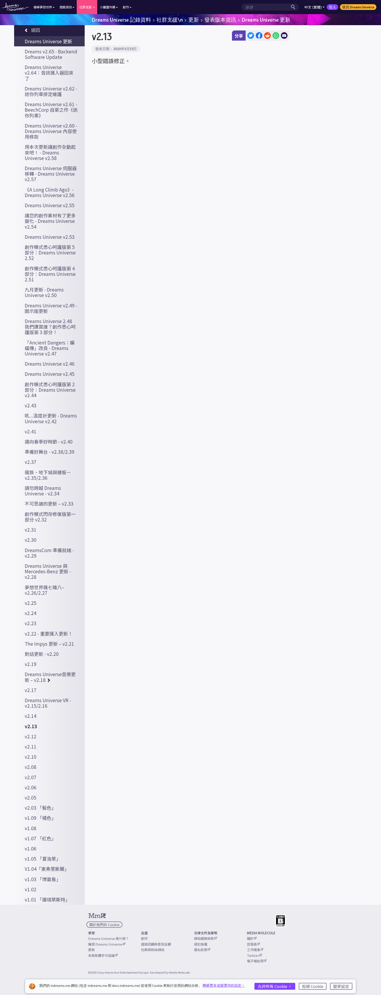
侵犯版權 (200, 944)
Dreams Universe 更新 (266, 19)
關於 (250, 938)
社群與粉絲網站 (152, 949)
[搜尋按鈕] (294, 7)
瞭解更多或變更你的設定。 (224, 985)
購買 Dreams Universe (358, 7)
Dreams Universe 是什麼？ (108, 938)
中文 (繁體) (313, 7)
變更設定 (341, 986)
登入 (332, 7)
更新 (193, 19)
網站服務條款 (204, 938)
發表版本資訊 (220, 19)
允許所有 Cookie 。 (275, 986)
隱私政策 (200, 949)
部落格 (252, 944)
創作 (144, 938)
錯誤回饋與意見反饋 (156, 944)
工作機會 (253, 949)
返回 (35, 30)
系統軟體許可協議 (101, 955)
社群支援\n (170, 19)
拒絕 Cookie (312, 986)
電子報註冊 (255, 961)
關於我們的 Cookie (104, 924)
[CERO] (280, 920)
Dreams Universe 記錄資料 (121, 19)
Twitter (253, 955)
